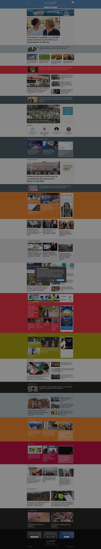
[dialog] (50, 274)
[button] (39, 280)
